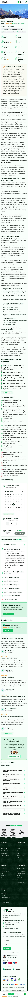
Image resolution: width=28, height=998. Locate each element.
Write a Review (8, 630)
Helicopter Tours (5, 855)
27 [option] (8, 496)
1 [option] (21, 496)
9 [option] (5, 501)
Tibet (18, 850)
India (18, 853)
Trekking (3, 846)
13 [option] (16, 501)
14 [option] (18, 501)
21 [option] (18, 504)
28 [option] (10, 496)
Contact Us (3, 877)
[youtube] (16, 963)
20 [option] (16, 504)
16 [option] (5, 504)
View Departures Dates (8, 514)
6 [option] (16, 499)
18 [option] (10, 504)
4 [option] (10, 499)
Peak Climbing (4, 848)
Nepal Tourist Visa (21, 868)
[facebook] (4, 963)
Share (4, 26)
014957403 (7, 926)
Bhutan (18, 848)
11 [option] (10, 501)
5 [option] (13, 499)
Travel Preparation (21, 871)
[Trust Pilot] (16, 969)
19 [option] (13, 504)
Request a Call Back (14, 756)
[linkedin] (14, 963)
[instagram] (9, 963)
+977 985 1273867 (12, 957)
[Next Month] (23, 492)
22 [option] (21, 504)
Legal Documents (5, 902)
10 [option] (8, 501)
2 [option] (5, 499)
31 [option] (18, 496)
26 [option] (5, 496)
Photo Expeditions (5, 850)
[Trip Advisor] (7, 969)
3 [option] (16, 510)
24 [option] (8, 507)
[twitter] (6, 963)
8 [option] (21, 499)
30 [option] (16, 496)
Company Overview (5, 897)
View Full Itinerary (7, 392)
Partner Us (3, 875)
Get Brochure (11, 26)
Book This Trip (19, 533)
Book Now (11, 993)
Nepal (18, 846)
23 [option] (5, 507)
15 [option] (21, 501)
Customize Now (8, 613)
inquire (17, 993)
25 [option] (10, 507)
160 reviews (21, 23)
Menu (23, 2)
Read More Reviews (7, 733)
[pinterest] (11, 963)
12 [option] (13, 501)
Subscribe (7, 948)
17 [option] (8, 504)
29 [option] (13, 496)
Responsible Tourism (6, 900)
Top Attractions (20, 882)
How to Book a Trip (5, 868)
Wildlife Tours (4, 853)
